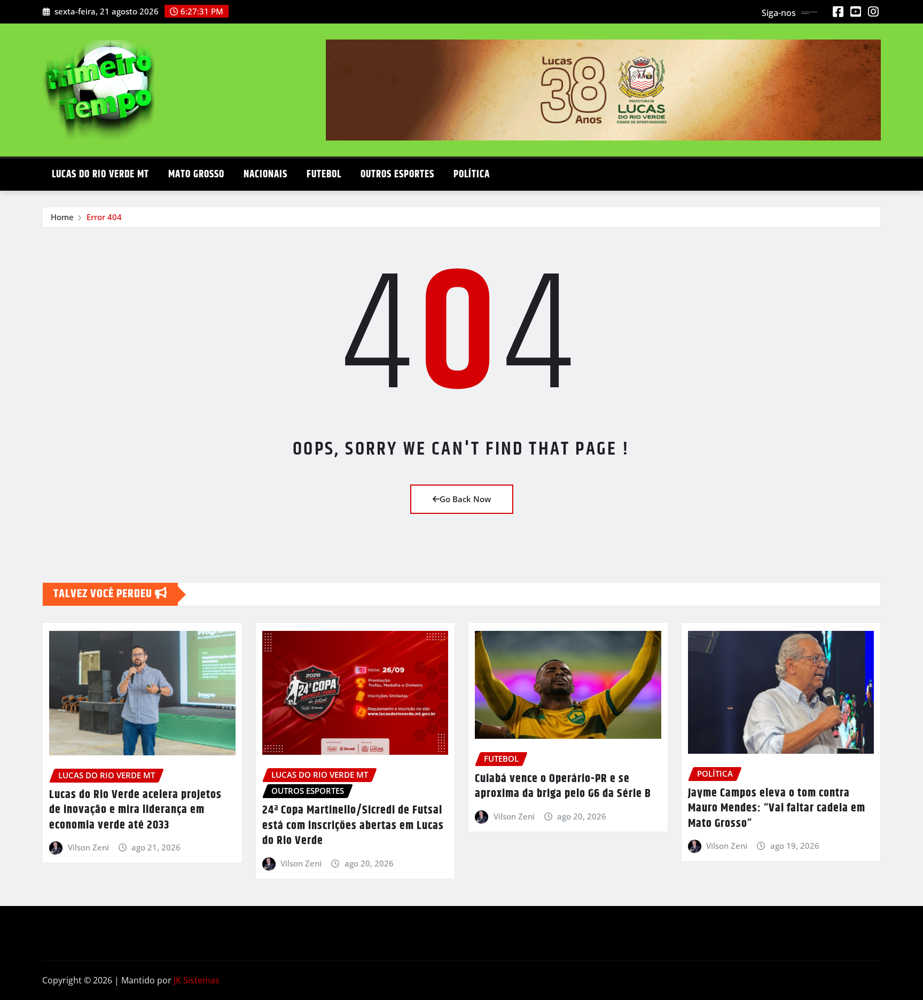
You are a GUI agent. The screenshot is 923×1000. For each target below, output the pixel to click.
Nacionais (265, 174)
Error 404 (104, 217)
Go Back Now (465, 499)
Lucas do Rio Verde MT (100, 174)
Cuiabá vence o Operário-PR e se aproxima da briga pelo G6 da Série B (563, 786)
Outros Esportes (397, 174)
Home (62, 217)
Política (471, 174)
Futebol (324, 174)
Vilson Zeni (88, 847)
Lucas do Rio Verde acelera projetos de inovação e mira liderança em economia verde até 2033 (135, 810)
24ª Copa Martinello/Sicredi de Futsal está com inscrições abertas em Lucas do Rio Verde (353, 825)
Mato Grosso (196, 174)
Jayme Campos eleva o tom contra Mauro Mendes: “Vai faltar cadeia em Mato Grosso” (776, 808)
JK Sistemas (197, 980)
